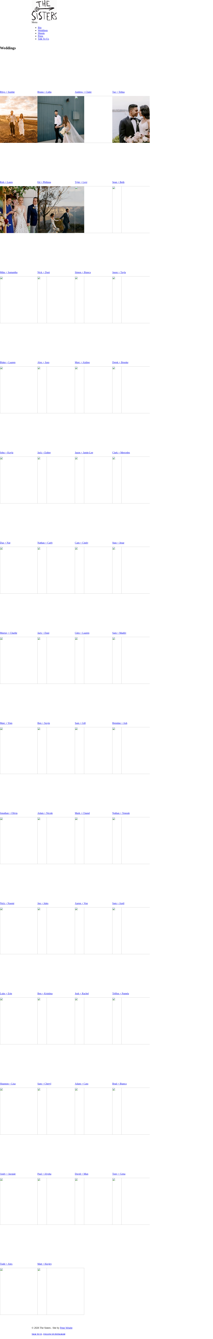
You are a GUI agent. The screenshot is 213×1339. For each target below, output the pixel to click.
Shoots (41, 33)
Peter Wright (66, 1327)
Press (40, 36)
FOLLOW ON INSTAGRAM (54, 1334)
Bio (39, 27)
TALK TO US (37, 1334)
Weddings (43, 30)
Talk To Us (43, 39)
